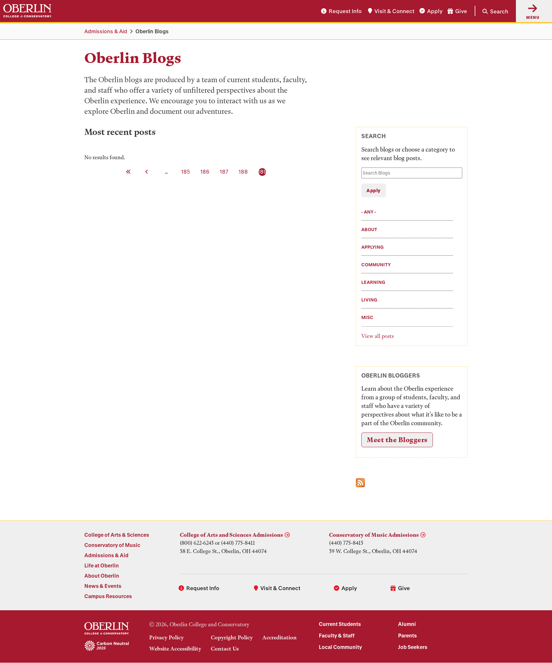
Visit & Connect (394, 11)
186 (205, 171)
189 (262, 171)
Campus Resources (108, 596)
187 (224, 171)
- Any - (368, 212)
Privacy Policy (166, 637)
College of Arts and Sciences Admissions (231, 535)
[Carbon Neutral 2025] (106, 646)
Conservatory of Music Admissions (374, 535)
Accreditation (279, 637)
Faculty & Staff (337, 635)
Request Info (345, 11)
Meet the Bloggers (397, 440)
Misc (367, 317)
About (369, 229)
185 (186, 171)
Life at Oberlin (101, 565)
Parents (407, 635)
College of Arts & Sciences (116, 535)
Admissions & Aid (105, 31)
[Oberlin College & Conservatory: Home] (27, 11)
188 (243, 171)
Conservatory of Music (112, 545)
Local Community (340, 647)
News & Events (102, 586)
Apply (434, 11)
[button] (491, 11)
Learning (373, 282)
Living (369, 299)
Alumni (407, 624)
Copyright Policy (232, 637)
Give (461, 11)
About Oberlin (101, 576)
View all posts (377, 336)
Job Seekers (412, 647)
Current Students (340, 624)
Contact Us (225, 648)
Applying (372, 247)
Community (376, 264)
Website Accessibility (175, 648)
